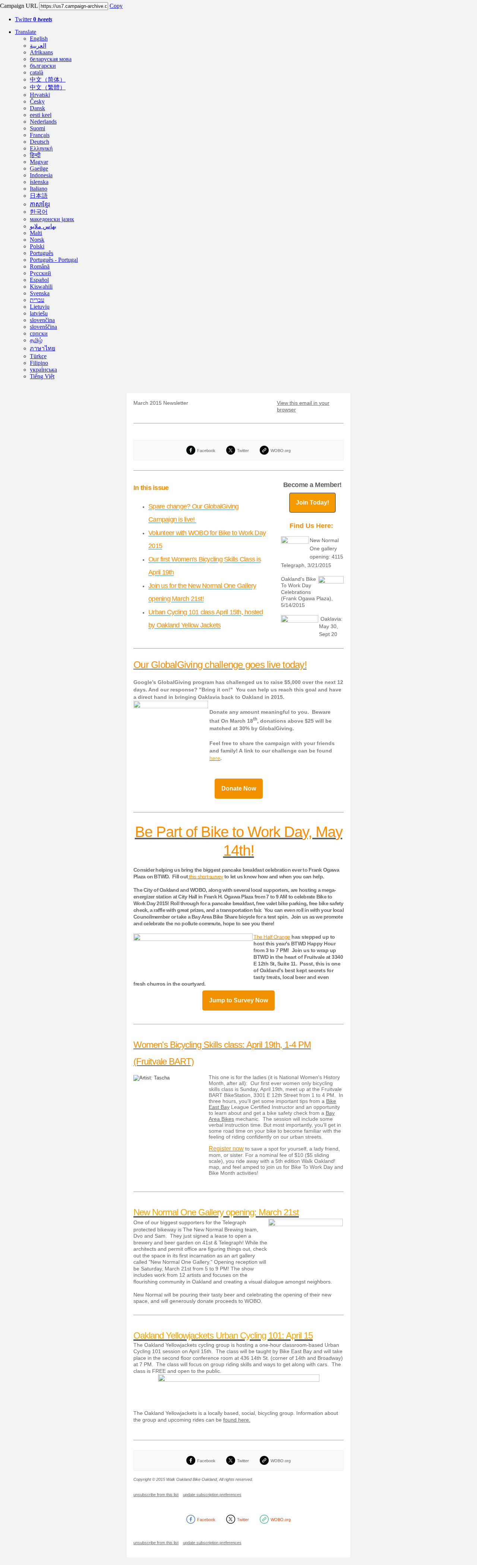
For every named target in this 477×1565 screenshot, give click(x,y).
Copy (116, 6)
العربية (38, 45)
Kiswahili (41, 286)
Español (39, 280)
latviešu (39, 313)
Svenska (40, 293)
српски (39, 333)
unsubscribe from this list (156, 1494)
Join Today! (312, 502)
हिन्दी (35, 155)
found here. (236, 1420)
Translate (25, 32)
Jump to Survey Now (238, 1000)
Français (40, 135)
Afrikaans (41, 52)
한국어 (39, 212)
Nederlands (43, 121)
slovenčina (42, 320)
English (39, 38)
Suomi (37, 128)
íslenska (39, 182)
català (36, 72)
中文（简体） (48, 79)
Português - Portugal (54, 260)
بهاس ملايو (43, 226)
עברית (37, 300)
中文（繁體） (48, 87)
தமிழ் (36, 340)
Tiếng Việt (42, 376)
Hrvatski (40, 95)
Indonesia (41, 175)
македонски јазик (52, 219)
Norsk (37, 239)
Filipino (39, 363)
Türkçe (38, 356)
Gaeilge (39, 168)
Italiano (38, 188)
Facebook (206, 450)
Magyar (39, 162)
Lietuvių (40, 306)
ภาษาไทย (42, 348)
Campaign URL (19, 6)
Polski (37, 246)
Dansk (37, 108)
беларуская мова (51, 59)
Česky (37, 101)
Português (41, 253)
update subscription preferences (212, 1494)
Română (40, 266)
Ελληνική (41, 148)
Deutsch (39, 142)
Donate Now (238, 788)
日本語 (39, 196)
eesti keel (40, 115)
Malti (36, 233)
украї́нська (43, 369)
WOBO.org (281, 450)
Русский (40, 273)
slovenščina (43, 327)
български (43, 66)
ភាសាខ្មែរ (40, 204)
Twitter (33, 19)
